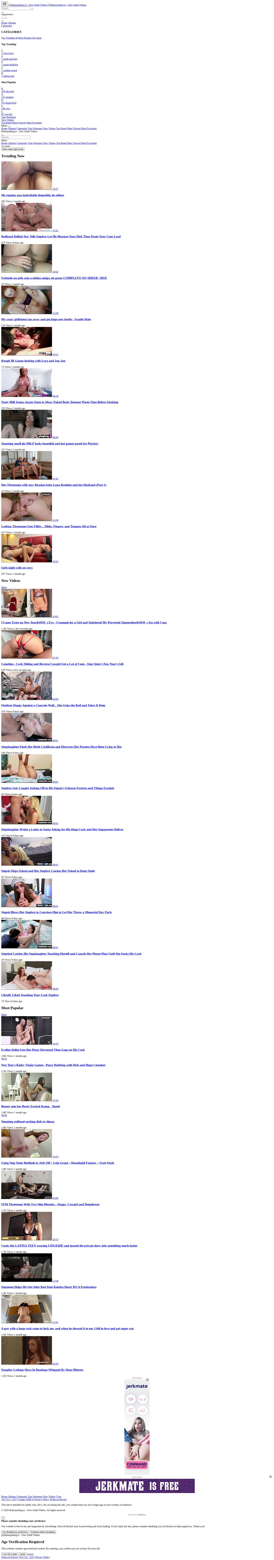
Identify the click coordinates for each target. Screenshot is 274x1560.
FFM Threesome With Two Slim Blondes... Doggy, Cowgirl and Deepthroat (50, 1204)
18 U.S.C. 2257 (9, 1499)
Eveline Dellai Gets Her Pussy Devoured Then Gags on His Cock (43, 1049)
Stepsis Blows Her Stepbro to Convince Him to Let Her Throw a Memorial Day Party (56, 912)
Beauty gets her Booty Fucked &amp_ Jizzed (30, 1106)
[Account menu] (2, 12)
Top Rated (6, 122)
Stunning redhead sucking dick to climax (28, 1121)
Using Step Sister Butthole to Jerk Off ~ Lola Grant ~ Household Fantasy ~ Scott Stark (57, 1162)
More (4, 587)
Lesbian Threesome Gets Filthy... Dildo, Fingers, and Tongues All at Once (48, 526)
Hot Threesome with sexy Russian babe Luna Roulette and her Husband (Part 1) (53, 485)
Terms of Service (58, 1499)
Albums (12, 23)
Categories (6, 25)
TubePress (142, 1515)
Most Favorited (34, 122)
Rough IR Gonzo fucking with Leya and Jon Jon (33, 360)
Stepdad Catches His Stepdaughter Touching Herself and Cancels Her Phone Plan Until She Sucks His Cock (71, 953)
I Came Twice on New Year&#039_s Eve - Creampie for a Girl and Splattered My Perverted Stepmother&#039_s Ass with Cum (84, 622)
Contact (22, 1499)
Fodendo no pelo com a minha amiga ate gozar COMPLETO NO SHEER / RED (54, 278)
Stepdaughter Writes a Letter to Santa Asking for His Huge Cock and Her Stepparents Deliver (62, 829)
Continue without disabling (43, 1532)
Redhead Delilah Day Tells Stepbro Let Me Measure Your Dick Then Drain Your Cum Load (61, 236)
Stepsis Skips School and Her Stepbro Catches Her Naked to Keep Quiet (48, 871)
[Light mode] (2, 18)
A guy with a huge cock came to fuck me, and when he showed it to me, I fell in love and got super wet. (67, 1328)
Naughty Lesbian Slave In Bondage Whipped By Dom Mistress (42, 1369)
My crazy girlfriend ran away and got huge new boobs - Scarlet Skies (46, 319)
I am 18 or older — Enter (14, 1554)
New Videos (7, 120)
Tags (3, 117)
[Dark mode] (5, 18)
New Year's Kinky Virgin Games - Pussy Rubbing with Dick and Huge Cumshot (53, 1065)
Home (4, 23)
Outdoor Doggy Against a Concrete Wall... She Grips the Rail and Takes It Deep (53, 705)
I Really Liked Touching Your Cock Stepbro (30, 995)
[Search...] (32, 9)
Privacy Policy (41, 1499)
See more (37, 38)
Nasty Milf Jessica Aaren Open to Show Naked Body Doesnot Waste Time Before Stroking (59, 402)
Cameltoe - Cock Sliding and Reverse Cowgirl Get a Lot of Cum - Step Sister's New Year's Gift (62, 664)
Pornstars (11, 117)
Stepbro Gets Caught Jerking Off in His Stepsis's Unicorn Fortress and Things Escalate (57, 788)
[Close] (9, 126)
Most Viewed (19, 122)
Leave (30, 1554)
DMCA (30, 1499)
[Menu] (4, 4)
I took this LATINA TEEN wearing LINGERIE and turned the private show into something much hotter (69, 1245)
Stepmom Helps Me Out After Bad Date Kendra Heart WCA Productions (48, 1287)
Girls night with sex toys (17, 567)
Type (58, 1496)
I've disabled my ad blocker (15, 1532)
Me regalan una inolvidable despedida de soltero (32, 195)
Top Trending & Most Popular (16, 38)
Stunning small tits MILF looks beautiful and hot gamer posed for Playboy (49, 443)
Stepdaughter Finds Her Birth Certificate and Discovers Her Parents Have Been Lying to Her (61, 746)
